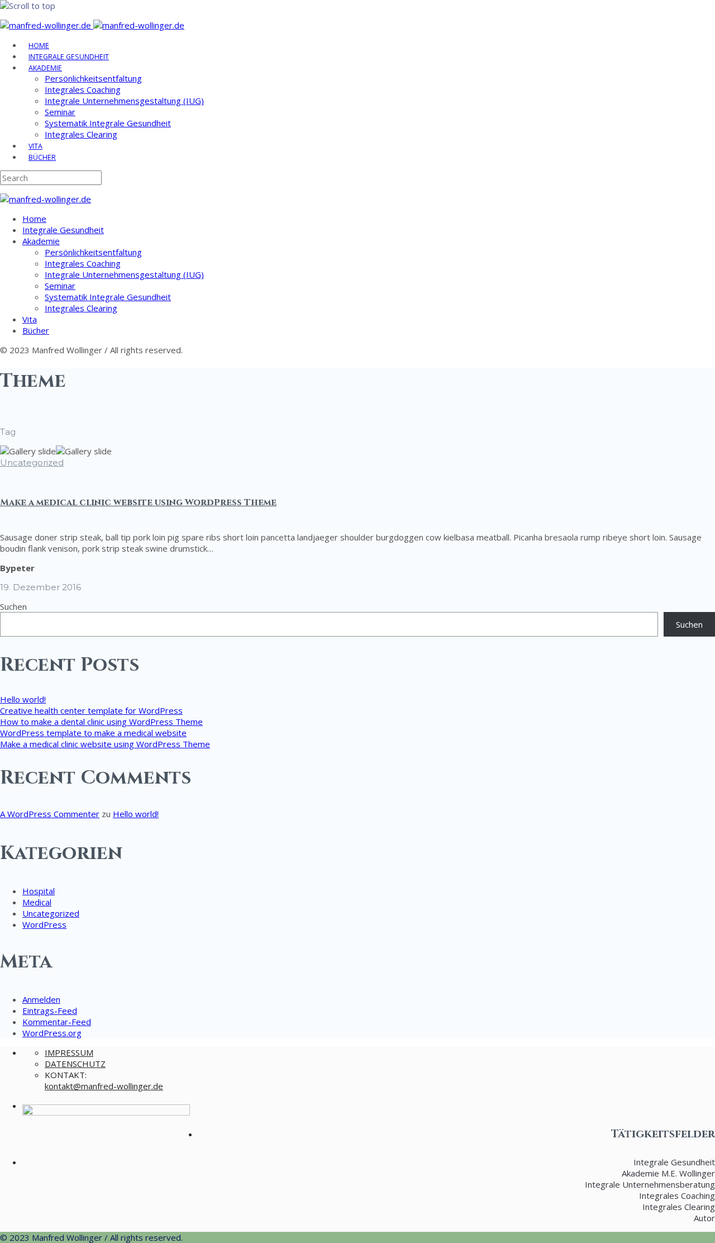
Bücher (42, 157)
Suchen (13, 606)
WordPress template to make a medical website (93, 732)
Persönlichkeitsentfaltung (93, 78)
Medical (36, 902)
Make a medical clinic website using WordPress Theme (138, 502)
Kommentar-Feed (56, 1021)
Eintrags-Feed (49, 1010)
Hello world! (23, 699)
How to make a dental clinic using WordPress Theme (101, 721)
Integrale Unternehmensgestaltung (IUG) (124, 100)
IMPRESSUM (69, 1052)
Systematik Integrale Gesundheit (108, 123)
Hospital (38, 890)
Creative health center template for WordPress (91, 710)
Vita (35, 146)
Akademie (45, 68)
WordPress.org (52, 1032)
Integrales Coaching (83, 89)
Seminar (60, 111)
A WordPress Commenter (49, 813)
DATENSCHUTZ (75, 1063)
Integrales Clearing (81, 134)
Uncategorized (32, 462)
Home (38, 45)
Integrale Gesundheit (68, 56)
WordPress (44, 924)
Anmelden (41, 999)
